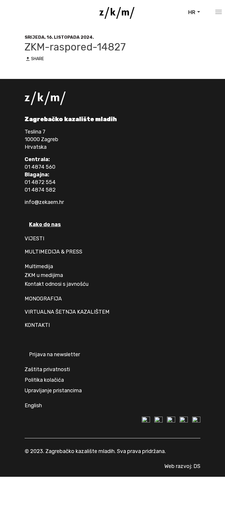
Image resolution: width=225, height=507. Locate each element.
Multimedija (39, 266)
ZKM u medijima (44, 275)
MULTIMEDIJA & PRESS (53, 252)
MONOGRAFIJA (43, 299)
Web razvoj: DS (182, 466)
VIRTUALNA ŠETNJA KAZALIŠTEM (67, 312)
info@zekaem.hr (44, 202)
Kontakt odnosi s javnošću (56, 284)
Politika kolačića (44, 380)
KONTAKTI (37, 325)
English (33, 405)
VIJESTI (34, 238)
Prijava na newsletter (54, 354)
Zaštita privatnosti (47, 369)
